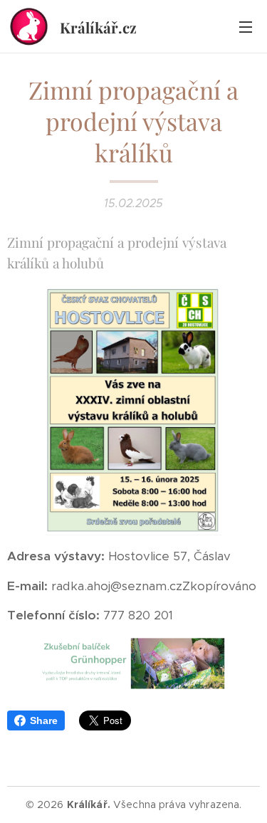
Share (44, 720)
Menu (245, 26)
